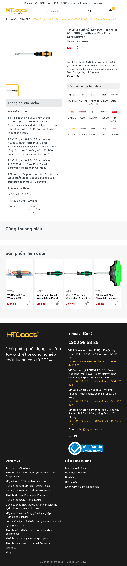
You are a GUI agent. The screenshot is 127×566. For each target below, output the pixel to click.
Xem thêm (73, 76)
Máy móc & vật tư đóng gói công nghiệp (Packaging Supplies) (28, 515)
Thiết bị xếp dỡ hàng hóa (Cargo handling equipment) (29, 531)
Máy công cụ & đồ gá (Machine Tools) (27, 481)
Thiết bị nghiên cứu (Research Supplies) (28, 543)
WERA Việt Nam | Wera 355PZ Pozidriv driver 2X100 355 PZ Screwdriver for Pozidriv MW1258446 (49, 296)
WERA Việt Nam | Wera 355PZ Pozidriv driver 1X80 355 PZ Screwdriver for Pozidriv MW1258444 (78, 296)
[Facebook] (70, 436)
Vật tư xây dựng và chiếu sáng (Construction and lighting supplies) (33, 523)
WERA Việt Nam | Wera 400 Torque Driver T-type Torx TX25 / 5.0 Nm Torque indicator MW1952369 (106, 296)
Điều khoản (71, 482)
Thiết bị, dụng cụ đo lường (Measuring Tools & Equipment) (32, 474)
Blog (8, 552)
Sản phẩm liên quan (26, 253)
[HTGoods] (17, 11)
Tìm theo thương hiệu (18, 468)
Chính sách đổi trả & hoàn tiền (82, 486)
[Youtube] (75, 436)
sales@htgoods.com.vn (90, 3)
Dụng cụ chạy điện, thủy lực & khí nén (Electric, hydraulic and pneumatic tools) (31, 506)
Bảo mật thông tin (75, 472)
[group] (34, 54)
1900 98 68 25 (61, 3)
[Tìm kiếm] (90, 10)
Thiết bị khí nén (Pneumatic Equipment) (28, 495)
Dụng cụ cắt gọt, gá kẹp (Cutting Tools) (28, 485)
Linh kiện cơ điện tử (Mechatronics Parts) (29, 490)
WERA (10, 291)
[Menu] (118, 11)
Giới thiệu (11, 547)
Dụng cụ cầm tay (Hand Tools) (23, 499)
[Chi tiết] (28, 303)
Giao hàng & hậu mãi (77, 468)
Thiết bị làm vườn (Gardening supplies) (28, 538)
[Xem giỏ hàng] (111, 11)
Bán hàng (70, 477)
